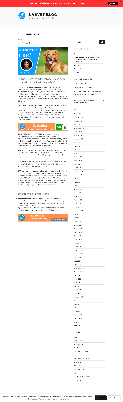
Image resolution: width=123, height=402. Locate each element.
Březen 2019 (78, 325)
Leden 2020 (78, 290)
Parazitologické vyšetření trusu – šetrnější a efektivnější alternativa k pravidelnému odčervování (87, 60)
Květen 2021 (78, 232)
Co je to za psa (78, 348)
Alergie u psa (78, 340)
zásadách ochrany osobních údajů (57, 399)
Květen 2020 (78, 275)
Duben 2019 (77, 322)
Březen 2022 (78, 200)
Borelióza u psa (78, 344)
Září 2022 (77, 182)
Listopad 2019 (78, 297)
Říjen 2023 (77, 142)
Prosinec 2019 (78, 293)
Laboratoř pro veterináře (82, 358)
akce (75, 337)
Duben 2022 (77, 196)
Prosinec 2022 (78, 171)
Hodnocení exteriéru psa (81, 69)
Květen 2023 (78, 157)
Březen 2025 (78, 114)
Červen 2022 (78, 189)
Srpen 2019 (77, 308)
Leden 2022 (77, 203)
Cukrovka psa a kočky (81, 351)
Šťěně (75, 373)
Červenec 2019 (79, 311)
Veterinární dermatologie (82, 376)
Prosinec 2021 (78, 207)
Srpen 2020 (77, 265)
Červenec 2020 (79, 268)
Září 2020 (77, 261)
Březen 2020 (78, 282)
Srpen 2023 (77, 150)
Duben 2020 (78, 279)
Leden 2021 (77, 247)
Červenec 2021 (78, 225)
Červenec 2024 (79, 128)
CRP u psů (24, 42)
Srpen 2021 (77, 221)
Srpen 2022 (77, 185)
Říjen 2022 (77, 178)
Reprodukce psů (79, 369)
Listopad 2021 (78, 211)
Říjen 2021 (77, 214)
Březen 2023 (78, 160)
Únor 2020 (77, 286)
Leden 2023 (77, 167)
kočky (76, 355)
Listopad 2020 (78, 254)
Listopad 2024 (78, 121)
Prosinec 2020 (78, 250)
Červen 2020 (78, 272)
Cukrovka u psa (86, 84)
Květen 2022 (78, 193)
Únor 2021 (77, 243)
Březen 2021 (78, 239)
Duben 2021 (77, 236)
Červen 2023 (78, 153)
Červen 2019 (78, 315)
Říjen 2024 (77, 124)
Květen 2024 (78, 132)
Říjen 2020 (77, 257)
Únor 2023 (77, 164)
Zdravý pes (77, 380)
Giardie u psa (78, 65)
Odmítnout (114, 398)
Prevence (77, 366)
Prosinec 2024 (78, 117)
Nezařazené (77, 362)
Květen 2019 (78, 318)
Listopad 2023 (78, 139)
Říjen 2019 (77, 300)
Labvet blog (43, 15)
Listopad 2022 (78, 175)
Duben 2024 (78, 135)
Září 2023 (77, 146)
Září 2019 (77, 304)
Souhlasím (100, 398)
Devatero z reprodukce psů (82, 54)
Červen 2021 (78, 229)
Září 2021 (76, 218)
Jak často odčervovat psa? (87, 87)
